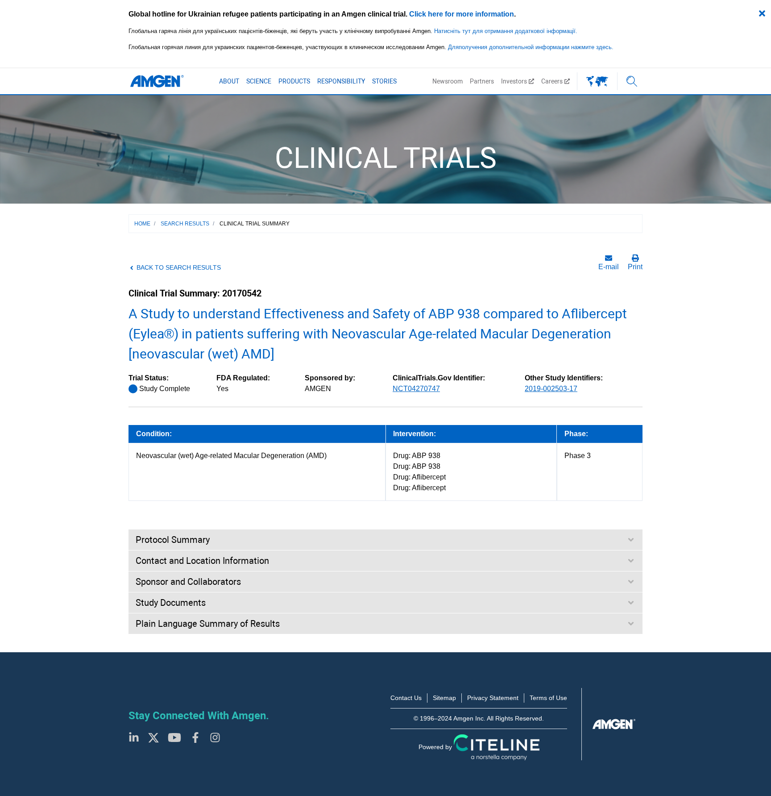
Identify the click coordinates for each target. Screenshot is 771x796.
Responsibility (341, 81)
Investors (514, 81)
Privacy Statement (492, 697)
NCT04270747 (416, 388)
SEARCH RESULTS (185, 224)
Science (258, 81)
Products (294, 81)
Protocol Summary (173, 539)
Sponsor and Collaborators (188, 581)
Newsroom (447, 81)
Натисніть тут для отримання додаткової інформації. (505, 31)
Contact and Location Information (202, 560)
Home (142, 224)
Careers (552, 81)
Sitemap (444, 697)
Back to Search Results (179, 267)
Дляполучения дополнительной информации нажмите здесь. (530, 47)
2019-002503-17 (551, 388)
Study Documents (171, 602)
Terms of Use (548, 697)
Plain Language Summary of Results (208, 623)
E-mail (608, 267)
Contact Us (406, 697)
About (229, 81)
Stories (384, 81)
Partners (482, 81)
